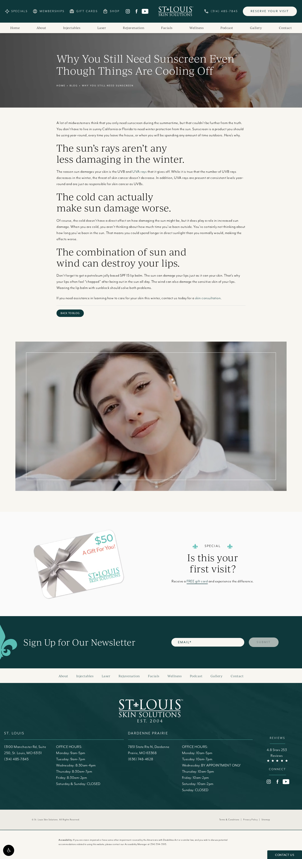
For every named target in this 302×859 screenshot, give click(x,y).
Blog (74, 85)
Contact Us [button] (284, 855)
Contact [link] (285, 28)
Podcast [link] (226, 28)
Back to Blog (70, 313)
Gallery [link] (256, 28)
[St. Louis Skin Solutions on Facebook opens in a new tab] (136, 11)
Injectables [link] (72, 28)
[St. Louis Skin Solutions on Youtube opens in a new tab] (145, 11)
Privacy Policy (250, 819)
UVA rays (139, 172)
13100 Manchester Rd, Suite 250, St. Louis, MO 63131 (25, 750)
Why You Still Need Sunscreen (108, 85)
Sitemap (266, 819)
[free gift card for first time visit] (94, 564)
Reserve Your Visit (270, 11)
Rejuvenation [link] (133, 28)
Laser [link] (101, 28)
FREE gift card (197, 581)
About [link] (41, 28)
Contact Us (206, 443)
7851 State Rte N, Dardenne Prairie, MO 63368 (148, 750)
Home (61, 85)
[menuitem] (127, 11)
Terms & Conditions (229, 819)
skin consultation (208, 298)
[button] (8, 850)
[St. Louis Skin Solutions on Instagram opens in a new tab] (127, 11)
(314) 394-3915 (158, 844)
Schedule (206, 407)
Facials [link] (167, 28)
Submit (264, 642)
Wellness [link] (196, 28)
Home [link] (15, 28)
